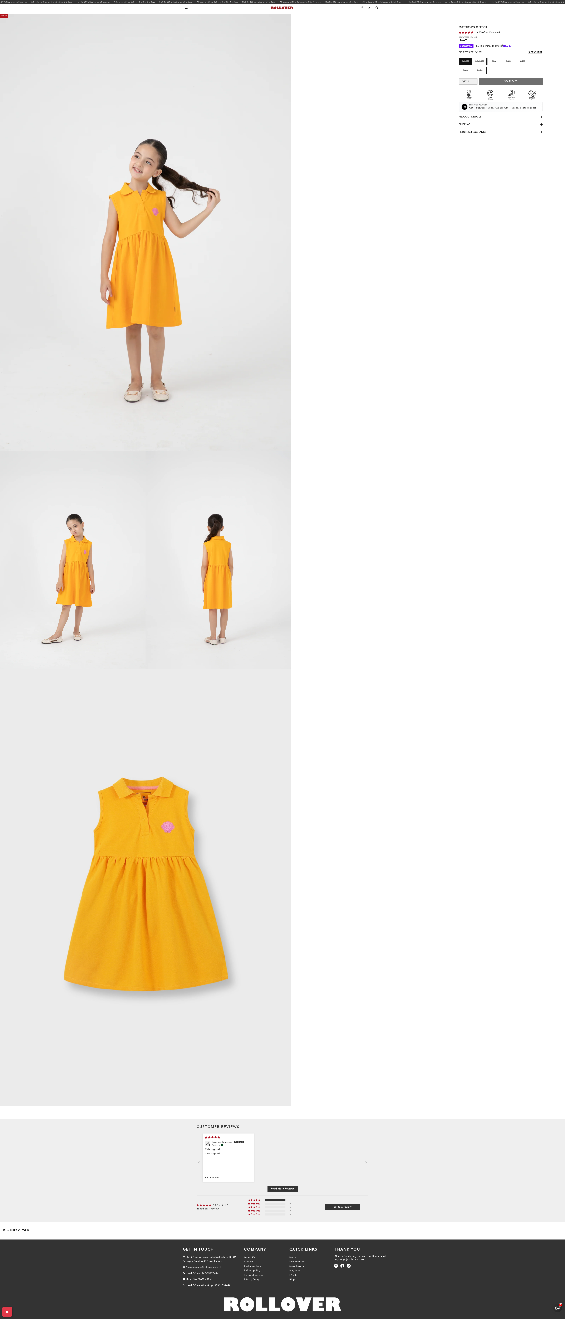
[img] (212, 1138)
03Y (510, 63)
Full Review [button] (212, 1178)
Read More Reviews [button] (282, 1189)
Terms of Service (253, 1275)
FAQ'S (293, 1275)
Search (293, 1257)
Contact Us (250, 1262)
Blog (292, 1280)
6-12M (467, 63)
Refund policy (252, 1271)
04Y (524, 63)
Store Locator (297, 1266)
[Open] (7, 1312)
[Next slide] (366, 1162)
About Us (249, 1257)
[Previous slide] (199, 1162)
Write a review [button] (343, 1207)
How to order (297, 1262)
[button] (186, 8)
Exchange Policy (253, 1266)
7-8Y (481, 71)
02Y (496, 63)
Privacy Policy (252, 1280)
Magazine (295, 1271)
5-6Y (467, 71)
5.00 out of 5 (221, 1205)
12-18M (480, 63)
